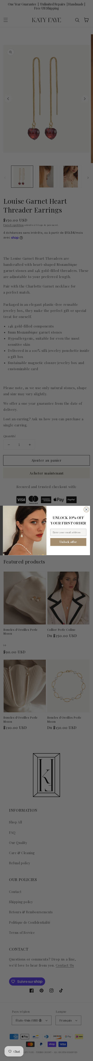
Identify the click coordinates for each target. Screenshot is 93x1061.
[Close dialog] (86, 509)
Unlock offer (68, 542)
